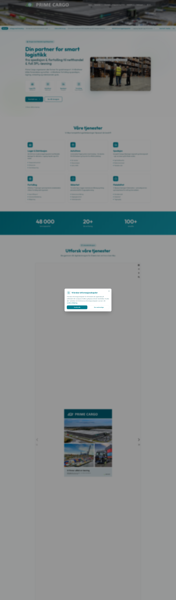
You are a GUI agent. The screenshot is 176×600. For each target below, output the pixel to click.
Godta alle (77, 307)
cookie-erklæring (72, 303)
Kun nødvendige (99, 307)
